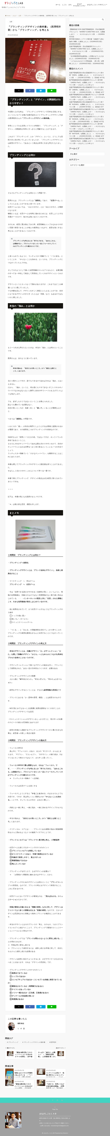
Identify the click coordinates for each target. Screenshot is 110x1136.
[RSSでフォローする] (62, 1100)
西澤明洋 (53, 1042)
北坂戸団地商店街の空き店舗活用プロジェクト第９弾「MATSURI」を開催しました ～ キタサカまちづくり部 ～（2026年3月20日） (87, 133)
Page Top (55, 1109)
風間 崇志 (21, 1023)
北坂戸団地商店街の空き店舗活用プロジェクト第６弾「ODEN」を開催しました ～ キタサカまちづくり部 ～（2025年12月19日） (86, 75)
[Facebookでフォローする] (21, 1029)
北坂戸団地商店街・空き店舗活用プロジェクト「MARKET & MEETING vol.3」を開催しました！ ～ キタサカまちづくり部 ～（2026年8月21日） (87, 48)
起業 (11, 21)
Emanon (65, 1133)
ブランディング (13, 1042)
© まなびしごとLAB (48, 1133)
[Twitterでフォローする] (18, 1029)
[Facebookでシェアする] (30, 90)
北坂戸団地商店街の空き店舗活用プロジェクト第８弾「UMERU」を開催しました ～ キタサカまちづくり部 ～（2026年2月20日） (86, 89)
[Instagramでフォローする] (24, 1029)
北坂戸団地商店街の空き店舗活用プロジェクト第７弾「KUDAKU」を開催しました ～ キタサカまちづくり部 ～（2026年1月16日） (86, 104)
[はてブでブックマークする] (41, 90)
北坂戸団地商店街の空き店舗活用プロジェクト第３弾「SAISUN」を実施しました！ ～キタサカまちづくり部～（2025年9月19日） (86, 119)
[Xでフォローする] (48, 1100)
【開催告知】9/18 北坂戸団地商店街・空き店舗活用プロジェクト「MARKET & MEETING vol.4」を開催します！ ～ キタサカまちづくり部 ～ (87, 31)
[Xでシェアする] (19, 90)
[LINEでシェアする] (52, 90)
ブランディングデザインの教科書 (34, 1042)
